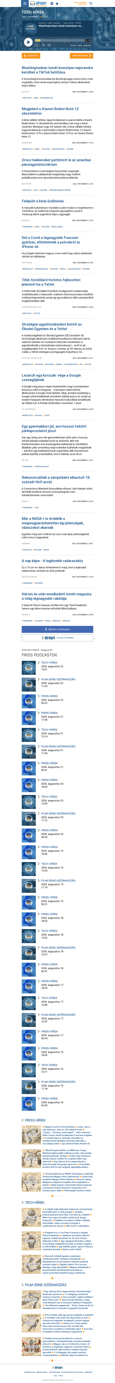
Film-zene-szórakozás (46, 1284)
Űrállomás (57, 227)
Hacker (43, 190)
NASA (46, 550)
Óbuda (59, 364)
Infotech (27, 98)
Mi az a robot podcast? (80, 3)
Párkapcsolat (42, 467)
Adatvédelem (54, 1372)
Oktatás (39, 364)
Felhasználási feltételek (72, 1372)
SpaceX (66, 621)
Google (38, 415)
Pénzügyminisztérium (60, 190)
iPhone (86, 269)
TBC (37, 508)
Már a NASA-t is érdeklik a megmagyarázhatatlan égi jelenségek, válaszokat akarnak (53, 523)
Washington (47, 98)
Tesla (48, 621)
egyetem (50, 364)
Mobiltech (28, 149)
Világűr (45, 227)
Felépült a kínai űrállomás (43, 201)
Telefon (46, 149)
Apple (63, 269)
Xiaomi (70, 149)
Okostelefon (58, 149)
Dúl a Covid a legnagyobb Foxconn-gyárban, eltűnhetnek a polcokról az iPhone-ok (51, 242)
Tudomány (28, 227)
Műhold (56, 621)
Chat (47, 415)
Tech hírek (34, 1202)
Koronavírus (41, 269)
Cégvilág (27, 550)
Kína (36, 98)
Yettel (37, 313)
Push (60, 1376)
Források (88, 1372)
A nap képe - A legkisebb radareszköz (52, 561)
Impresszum (29, 1372)
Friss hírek (35, 1120)
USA (36, 190)
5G (81, 364)
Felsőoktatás (71, 364)
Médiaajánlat (42, 1372)
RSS (55, 1376)
